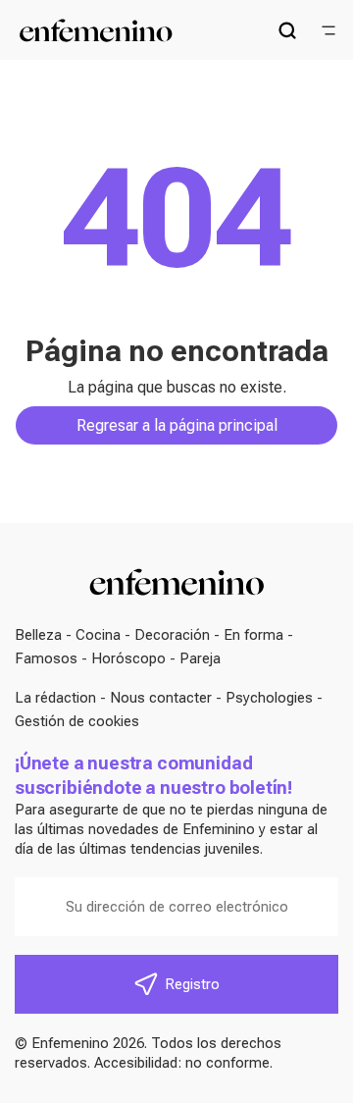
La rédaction (55, 698)
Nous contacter (161, 698)
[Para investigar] (287, 30)
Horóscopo (128, 658)
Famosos (46, 658)
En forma (253, 635)
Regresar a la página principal (176, 425)
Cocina (98, 635)
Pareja (200, 658)
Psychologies (269, 698)
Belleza (38, 635)
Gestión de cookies (77, 721)
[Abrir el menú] (328, 30)
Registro (192, 984)
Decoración (172, 635)
